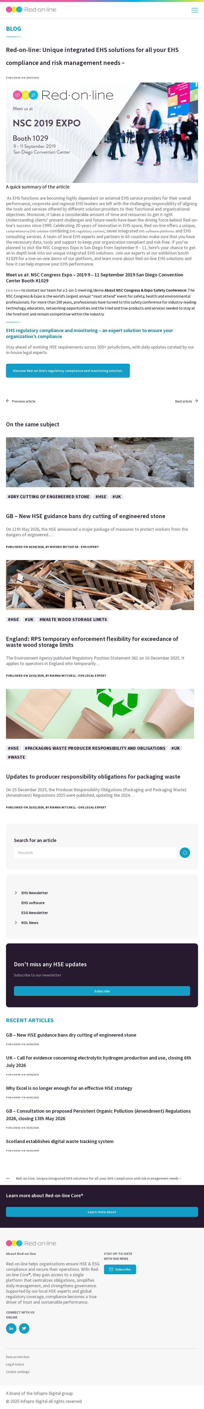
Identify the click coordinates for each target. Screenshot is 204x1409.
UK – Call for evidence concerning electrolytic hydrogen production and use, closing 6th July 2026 (98, 1061)
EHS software (33, 902)
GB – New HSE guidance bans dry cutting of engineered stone (71, 1035)
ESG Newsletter (34, 912)
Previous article (23, 401)
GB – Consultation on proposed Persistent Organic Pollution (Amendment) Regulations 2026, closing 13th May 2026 (98, 1114)
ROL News (29, 922)
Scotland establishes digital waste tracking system (60, 1141)
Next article (183, 401)
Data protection (17, 1357)
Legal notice (15, 1364)
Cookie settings (18, 1371)
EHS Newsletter (34, 892)
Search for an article (35, 840)
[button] (191, 1395)
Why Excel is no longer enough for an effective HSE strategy (69, 1088)
